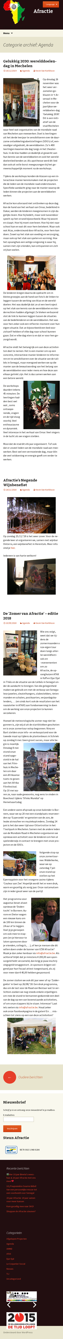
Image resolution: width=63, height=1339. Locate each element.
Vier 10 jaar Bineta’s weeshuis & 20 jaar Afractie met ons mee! (21, 1178)
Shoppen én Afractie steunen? (21, 1211)
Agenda (26, 70)
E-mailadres (9, 1115)
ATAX (8, 1253)
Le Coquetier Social (15, 1263)
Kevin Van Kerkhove (45, 70)
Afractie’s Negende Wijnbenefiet (20, 482)
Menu (6, 33)
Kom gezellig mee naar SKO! (20, 1206)
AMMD (9, 1248)
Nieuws (9, 1268)
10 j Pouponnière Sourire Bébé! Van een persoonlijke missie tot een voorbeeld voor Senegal (21, 1189)
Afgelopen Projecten (16, 1238)
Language (50, 4)
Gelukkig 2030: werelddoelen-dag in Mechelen (30, 63)
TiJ (7, 1273)
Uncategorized (13, 1278)
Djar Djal (10, 1258)
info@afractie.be (45, 953)
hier (13, 547)
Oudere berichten (25, 1077)
